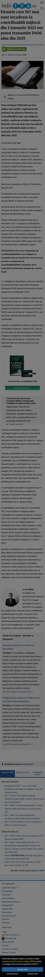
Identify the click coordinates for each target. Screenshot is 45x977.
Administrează (12, 974)
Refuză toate (33, 974)
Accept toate (23, 969)
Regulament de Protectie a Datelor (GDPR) (19, 961)
